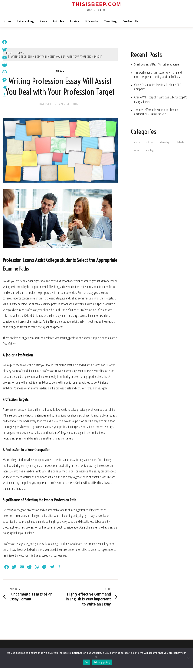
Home (8, 21)
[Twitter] (4, 49)
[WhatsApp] (4, 72)
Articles (58, 21)
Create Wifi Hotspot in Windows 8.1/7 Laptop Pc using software (160, 99)
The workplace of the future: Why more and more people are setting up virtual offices (158, 74)
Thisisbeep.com (96, 4)
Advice (74, 21)
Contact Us (130, 21)
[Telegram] (4, 87)
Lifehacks (92, 21)
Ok (86, 662)
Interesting (25, 21)
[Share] (4, 95)
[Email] (4, 57)
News (43, 21)
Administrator (69, 104)
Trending (110, 21)
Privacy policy (102, 662)
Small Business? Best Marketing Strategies (157, 64)
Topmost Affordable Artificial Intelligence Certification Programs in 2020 (156, 112)
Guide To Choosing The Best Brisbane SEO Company (157, 87)
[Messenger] (4, 80)
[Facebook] (4, 42)
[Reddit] (4, 65)
